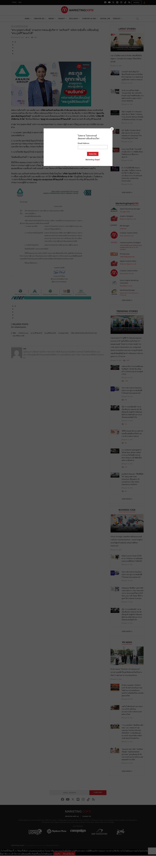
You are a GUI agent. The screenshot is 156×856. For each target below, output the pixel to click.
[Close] (112, 129)
